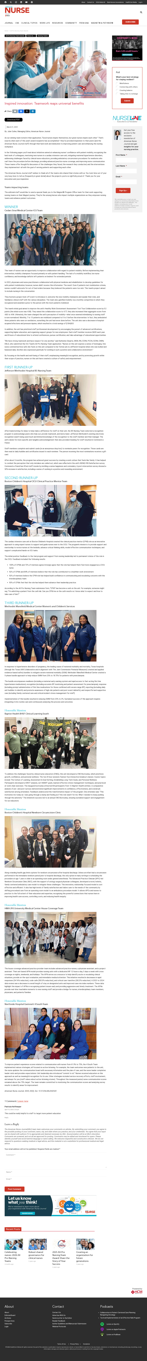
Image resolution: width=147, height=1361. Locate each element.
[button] (141, 12)
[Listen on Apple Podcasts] (103, 1329)
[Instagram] (16, 2)
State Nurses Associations (115, 2)
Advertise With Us (58, 1315)
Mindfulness (124, 83)
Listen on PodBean (113, 1334)
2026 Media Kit (100, 2)
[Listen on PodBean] (103, 1334)
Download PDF (13, 120)
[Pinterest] (32, 2)
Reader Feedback (58, 1321)
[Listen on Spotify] (103, 1324)
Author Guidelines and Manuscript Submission (69, 1324)
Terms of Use (61, 1344)
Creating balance (126, 90)
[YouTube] (26, 2)
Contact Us (90, 2)
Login (6, 1326)
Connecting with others (129, 87)
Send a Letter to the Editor (62, 1318)
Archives (8, 1318)
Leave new (22, 1101)
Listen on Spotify (113, 1324)
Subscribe (8, 1324)
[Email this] (15, 111)
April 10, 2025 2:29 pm (12, 1109)
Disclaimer (86, 1344)
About (83, 2)
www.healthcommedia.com (131, 1296)
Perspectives (9, 1321)
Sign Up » (123, 190)
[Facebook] (5, 2)
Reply (6, 1117)
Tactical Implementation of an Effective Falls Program (120, 1318)
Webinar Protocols (59, 1326)
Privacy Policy (74, 1344)
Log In (140, 2)
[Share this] (21, 111)
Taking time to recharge (129, 94)
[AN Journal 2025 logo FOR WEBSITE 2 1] (17, 12)
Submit (127, 101)
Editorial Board (10, 1315)
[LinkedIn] (21, 2)
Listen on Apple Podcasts (116, 1329)
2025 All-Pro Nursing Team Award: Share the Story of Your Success (61, 1258)
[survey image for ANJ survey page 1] (56, 1205)
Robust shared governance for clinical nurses (36, 1255)
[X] (11, 2)
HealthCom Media (131, 2)
